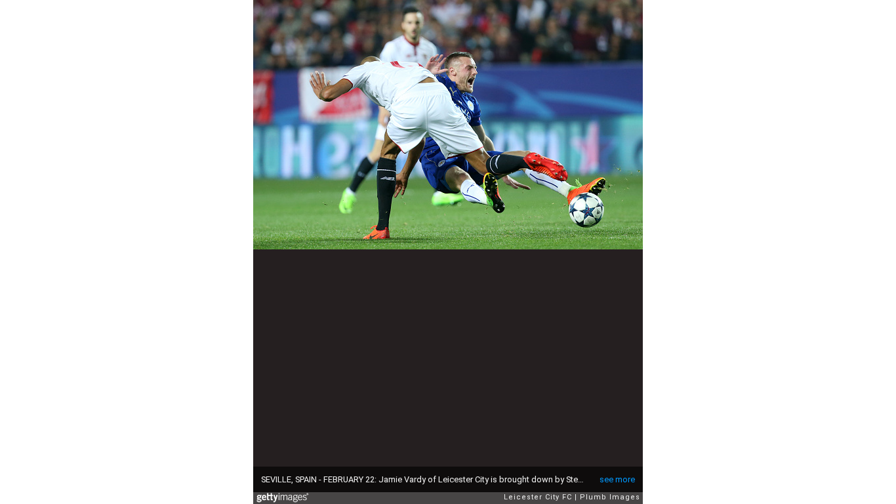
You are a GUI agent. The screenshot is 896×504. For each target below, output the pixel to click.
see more (617, 479)
